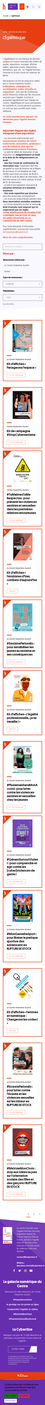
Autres (7, 272)
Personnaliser (10, 1401)
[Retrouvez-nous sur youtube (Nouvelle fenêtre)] (31, 1271)
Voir (22, 350)
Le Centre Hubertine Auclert (16, 266)
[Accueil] (4, 6)
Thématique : (9, 291)
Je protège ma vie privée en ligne (22, 1305)
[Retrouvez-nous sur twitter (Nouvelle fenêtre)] (19, 1271)
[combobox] (22, 284)
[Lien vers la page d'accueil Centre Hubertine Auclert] (7, 1233)
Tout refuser (23, 1396)
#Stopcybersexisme (22, 1300)
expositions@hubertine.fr (17, 232)
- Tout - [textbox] (9, 297)
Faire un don (13, 6)
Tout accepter (10, 1396)
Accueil (5, 16)
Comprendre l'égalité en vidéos (22, 1310)
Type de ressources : (12, 277)
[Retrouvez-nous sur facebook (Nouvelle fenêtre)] (14, 1271)
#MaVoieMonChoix (22, 1314)
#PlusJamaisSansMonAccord (22, 1319)
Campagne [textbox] (10, 284)
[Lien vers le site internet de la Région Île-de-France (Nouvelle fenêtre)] (7, 1242)
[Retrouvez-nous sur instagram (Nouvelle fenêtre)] (25, 1271)
